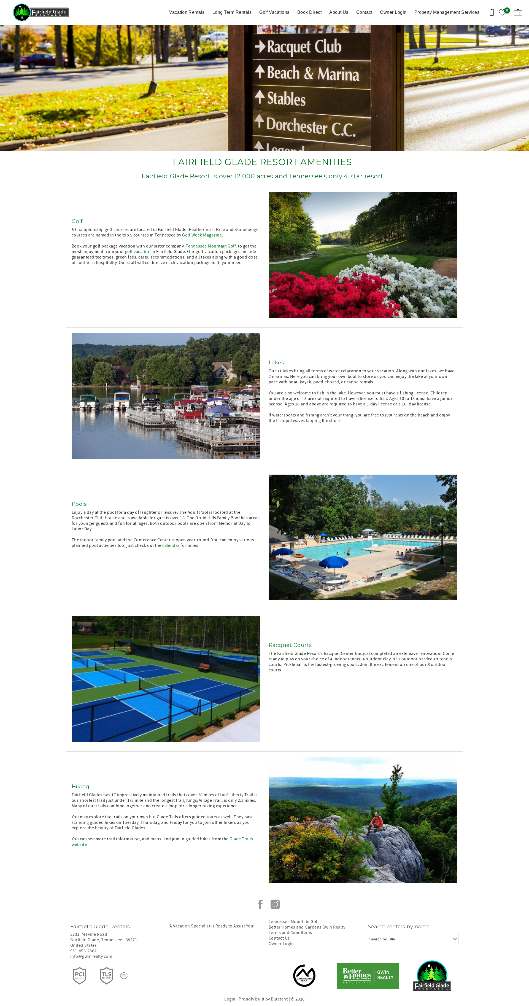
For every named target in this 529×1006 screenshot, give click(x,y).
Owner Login (393, 12)
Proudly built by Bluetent (263, 999)
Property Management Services (446, 12)
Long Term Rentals (232, 12)
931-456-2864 (83, 951)
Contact (364, 12)
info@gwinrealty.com (91, 956)
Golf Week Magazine (202, 235)
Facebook (260, 904)
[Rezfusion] (124, 976)
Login (229, 999)
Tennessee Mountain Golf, (211, 246)
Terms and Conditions (290, 932)
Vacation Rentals (187, 12)
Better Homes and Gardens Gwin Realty (307, 927)
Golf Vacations (274, 12)
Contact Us (279, 938)
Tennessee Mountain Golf (294, 921)
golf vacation (137, 251)
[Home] (42, 12)
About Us (339, 12)
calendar (171, 545)
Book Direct (309, 12)
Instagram (275, 904)
